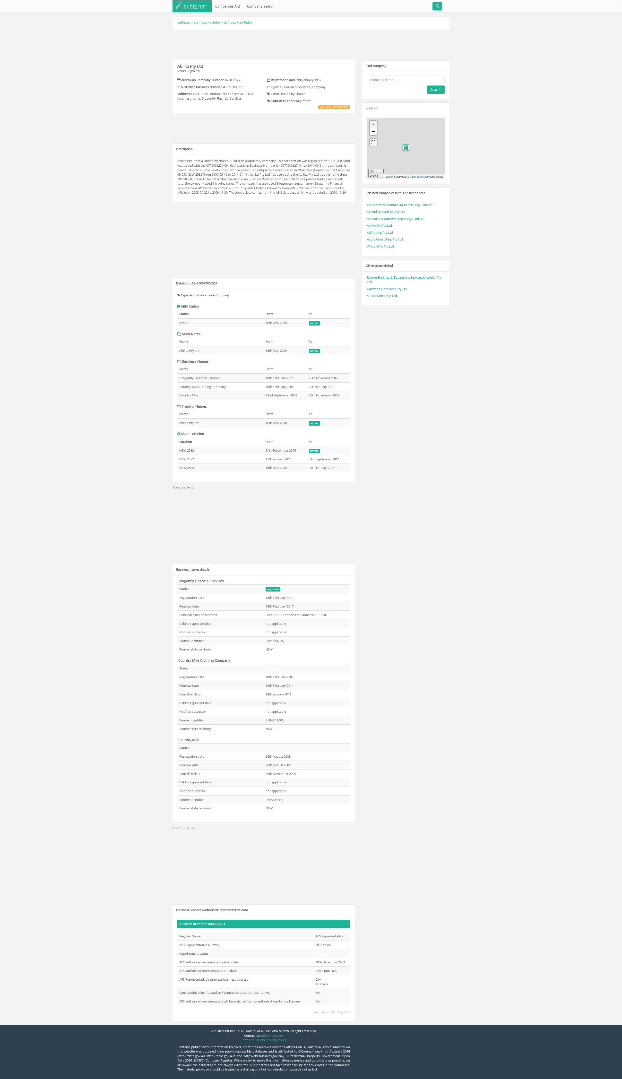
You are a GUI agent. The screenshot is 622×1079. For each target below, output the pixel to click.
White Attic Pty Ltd (380, 246)
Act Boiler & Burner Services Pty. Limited (395, 218)
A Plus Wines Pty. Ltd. (382, 295)
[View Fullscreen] (373, 142)
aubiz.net (184, 22)
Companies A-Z (227, 6)
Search (435, 89)
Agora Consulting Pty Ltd (385, 239)
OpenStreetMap (419, 176)
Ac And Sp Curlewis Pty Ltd (386, 211)
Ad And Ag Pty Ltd (380, 232)
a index (215, 22)
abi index (245, 22)
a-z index (200, 22)
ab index (230, 22)
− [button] (373, 131)
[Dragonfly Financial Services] (406, 148)
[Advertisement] (311, 44)
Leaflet (389, 176)
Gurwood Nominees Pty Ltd (387, 289)
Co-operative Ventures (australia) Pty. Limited (399, 205)
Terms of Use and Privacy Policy (263, 1040)
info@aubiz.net (272, 1035)
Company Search (261, 6)
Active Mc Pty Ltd (379, 225)
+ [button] (373, 124)
